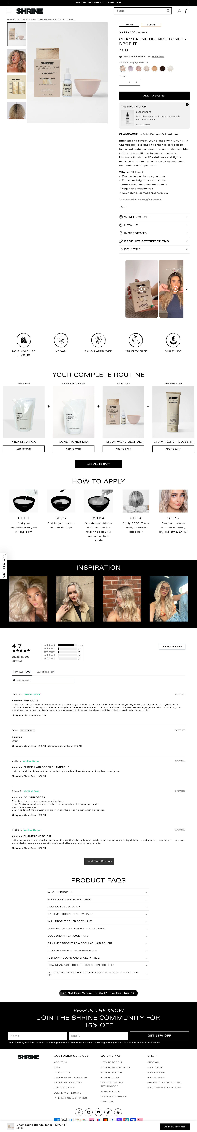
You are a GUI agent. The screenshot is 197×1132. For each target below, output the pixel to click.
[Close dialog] (127, 542)
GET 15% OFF (98, 595)
